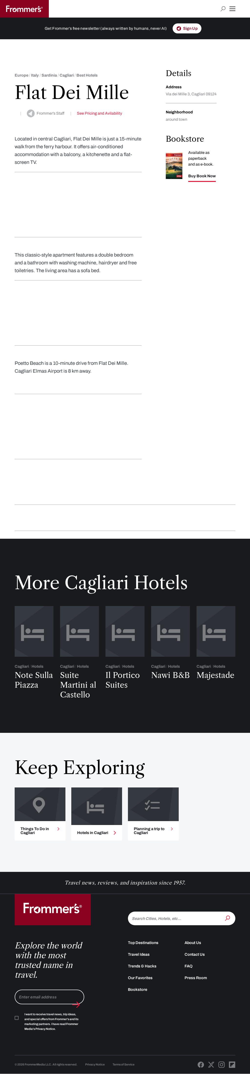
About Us (193, 943)
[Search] (228, 918)
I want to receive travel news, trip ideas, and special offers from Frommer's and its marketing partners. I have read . (51, 1022)
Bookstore (137, 989)
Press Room (196, 978)
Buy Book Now (202, 176)
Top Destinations (143, 943)
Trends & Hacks (142, 966)
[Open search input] (223, 9)
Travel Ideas (139, 954)
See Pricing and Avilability (99, 113)
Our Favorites (140, 978)
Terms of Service (124, 1064)
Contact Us (195, 954)
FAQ (189, 966)
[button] (232, 9)
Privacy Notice (95, 1064)
